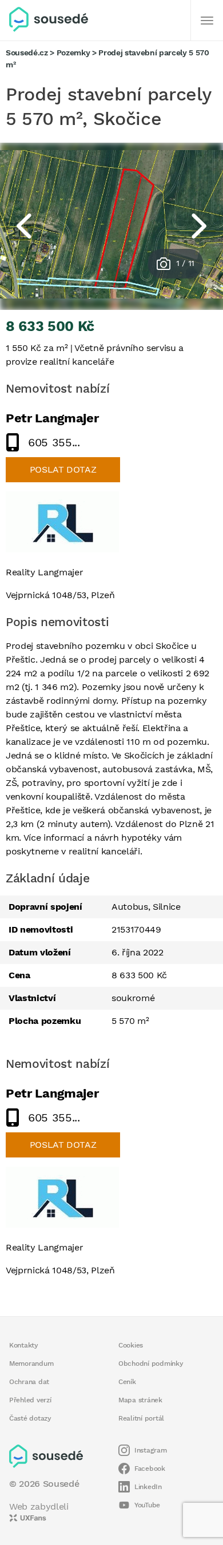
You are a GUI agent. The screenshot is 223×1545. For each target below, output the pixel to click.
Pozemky (73, 52)
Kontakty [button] (23, 1345)
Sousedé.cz (27, 52)
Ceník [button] (127, 1382)
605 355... (54, 442)
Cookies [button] (130, 1345)
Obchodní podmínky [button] (151, 1363)
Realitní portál (141, 1418)
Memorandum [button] (31, 1363)
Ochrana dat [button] (29, 1382)
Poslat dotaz (63, 469)
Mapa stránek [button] (140, 1400)
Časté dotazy (30, 1418)
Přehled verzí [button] (30, 1400)
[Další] (207, 20)
